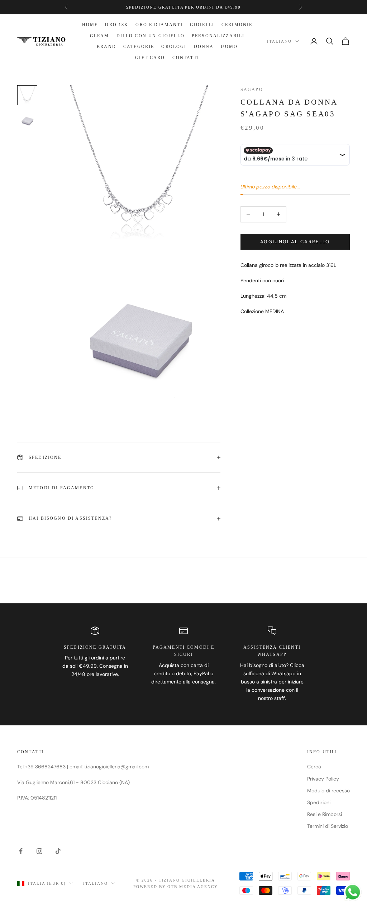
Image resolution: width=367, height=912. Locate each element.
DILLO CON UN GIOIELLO (150, 35)
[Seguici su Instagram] (39, 851)
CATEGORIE (138, 46)
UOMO (229, 46)
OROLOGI (173, 46)
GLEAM (99, 35)
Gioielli (202, 24)
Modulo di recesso (328, 790)
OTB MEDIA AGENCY (192, 886)
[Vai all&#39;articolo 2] (27, 121)
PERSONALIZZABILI (218, 35)
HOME (90, 24)
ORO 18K (116, 24)
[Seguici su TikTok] (58, 851)
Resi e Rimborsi (324, 814)
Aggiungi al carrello (295, 242)
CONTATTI (185, 57)
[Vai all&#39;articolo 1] (27, 95)
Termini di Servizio (327, 826)
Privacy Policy (323, 779)
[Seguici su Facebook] (20, 851)
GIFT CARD (150, 57)
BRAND (106, 46)
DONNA (204, 46)
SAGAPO (251, 89)
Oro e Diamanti (158, 24)
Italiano (279, 41)
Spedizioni (318, 802)
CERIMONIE (236, 24)
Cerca (314, 766)
